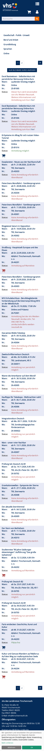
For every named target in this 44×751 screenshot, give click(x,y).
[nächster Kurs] (40, 63)
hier (32, 100)
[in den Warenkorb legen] (3, 155)
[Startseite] (12, 7)
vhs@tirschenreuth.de (18, 715)
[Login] (37, 12)
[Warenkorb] (29, 12)
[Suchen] (37, 19)
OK (32, 747)
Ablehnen (11, 747)
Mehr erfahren (7, 743)
